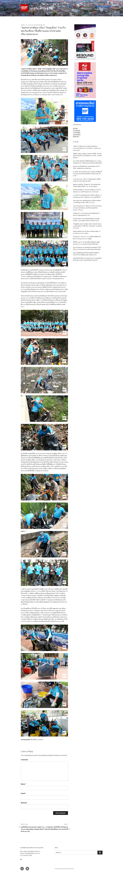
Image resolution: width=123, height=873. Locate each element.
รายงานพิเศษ (76, 132)
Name (23, 784)
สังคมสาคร (76, 136)
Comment (24, 760)
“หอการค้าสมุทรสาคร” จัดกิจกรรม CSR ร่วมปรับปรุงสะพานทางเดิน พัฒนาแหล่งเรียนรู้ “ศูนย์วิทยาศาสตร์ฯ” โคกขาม (87, 208)
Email (23, 793)
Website (24, 803)
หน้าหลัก (75, 128)
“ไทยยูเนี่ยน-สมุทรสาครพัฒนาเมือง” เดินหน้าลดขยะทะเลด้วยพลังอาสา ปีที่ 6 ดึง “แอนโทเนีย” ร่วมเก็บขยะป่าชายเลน (87, 226)
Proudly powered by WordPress (64, 868)
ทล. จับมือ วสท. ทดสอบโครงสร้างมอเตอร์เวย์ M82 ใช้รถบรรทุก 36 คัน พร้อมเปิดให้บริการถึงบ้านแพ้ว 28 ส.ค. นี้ (87, 173)
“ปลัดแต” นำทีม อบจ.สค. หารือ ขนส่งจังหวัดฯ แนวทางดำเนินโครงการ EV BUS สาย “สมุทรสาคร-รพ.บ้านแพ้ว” (87, 148)
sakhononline (39, 25)
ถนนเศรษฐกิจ (42, 8)
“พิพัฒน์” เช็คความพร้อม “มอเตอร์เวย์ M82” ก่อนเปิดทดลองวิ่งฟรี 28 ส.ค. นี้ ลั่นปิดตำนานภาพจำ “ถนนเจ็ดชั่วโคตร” (87, 155)
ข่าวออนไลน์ (76, 130)
